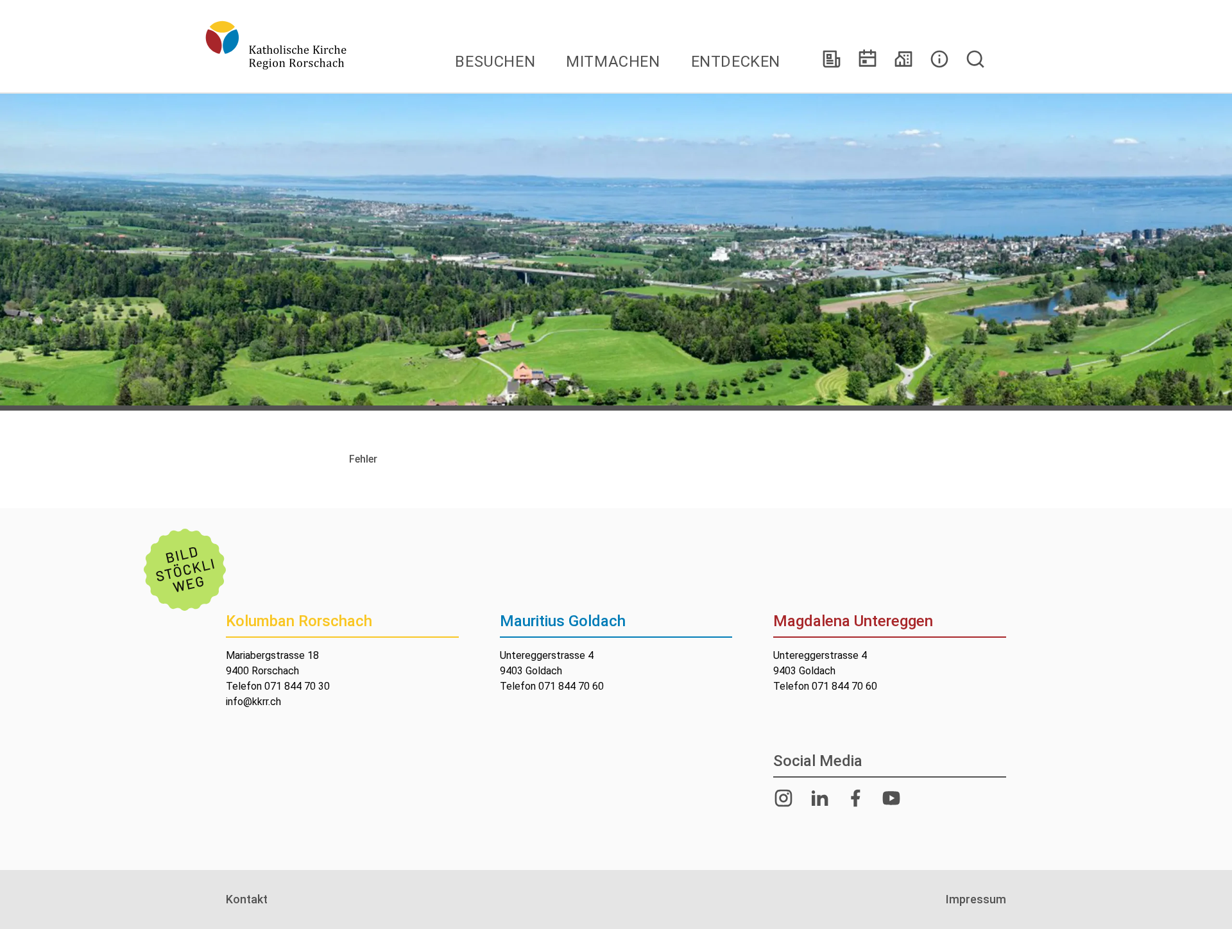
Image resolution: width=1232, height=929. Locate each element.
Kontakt (247, 899)
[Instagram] (783, 798)
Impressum (976, 899)
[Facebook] (855, 798)
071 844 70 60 (571, 686)
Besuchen (495, 62)
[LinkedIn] (819, 798)
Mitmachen (613, 62)
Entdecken (735, 62)
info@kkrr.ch (253, 701)
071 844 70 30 (297, 686)
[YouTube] (891, 798)
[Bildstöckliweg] (185, 570)
